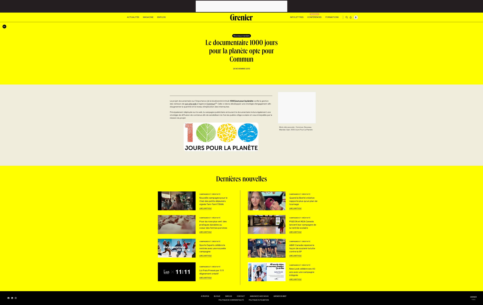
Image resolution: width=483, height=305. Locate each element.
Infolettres (297, 17)
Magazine (148, 17)
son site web (191, 104)
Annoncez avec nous (259, 296)
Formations (332, 17)
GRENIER (473, 297)
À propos (205, 296)
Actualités (133, 17)
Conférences (314, 17)
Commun (210, 104)
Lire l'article (205, 208)
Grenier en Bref (279, 296)
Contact (241, 296)
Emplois (161, 17)
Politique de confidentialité (231, 300)
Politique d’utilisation (259, 300)
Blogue (217, 296)
